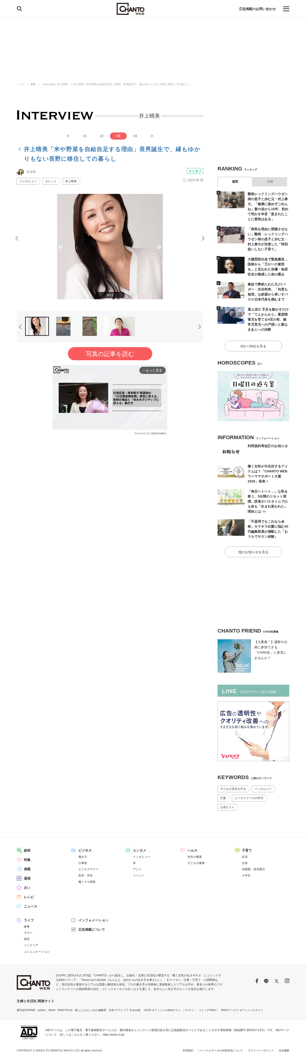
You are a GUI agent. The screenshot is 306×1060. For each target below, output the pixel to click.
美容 (27, 939)
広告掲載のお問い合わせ (257, 9)
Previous (17, 238)
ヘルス (192, 850)
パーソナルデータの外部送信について (220, 1050)
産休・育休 (85, 875)
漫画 (27, 878)
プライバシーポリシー (261, 1050)
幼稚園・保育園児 (253, 869)
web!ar (42, 1010)
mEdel (51, 1010)
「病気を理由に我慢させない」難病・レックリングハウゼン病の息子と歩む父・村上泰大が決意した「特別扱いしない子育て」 (268, 239)
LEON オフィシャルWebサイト (162, 1010)
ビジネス (85, 850)
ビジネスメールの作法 (249, 798)
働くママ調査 (87, 882)
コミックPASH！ (209, 1010)
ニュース (30, 906)
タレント (51, 181)
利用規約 (188, 1050)
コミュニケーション (37, 951)
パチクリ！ (189, 1010)
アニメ (137, 869)
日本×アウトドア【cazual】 (125, 1010)
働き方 (82, 856)
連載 (33, 84)
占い (27, 888)
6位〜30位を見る (253, 346)
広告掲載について (91, 929)
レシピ (29, 897)
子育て (247, 850)
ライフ (29, 920)
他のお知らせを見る (253, 552)
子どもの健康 (196, 863)
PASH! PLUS (65, 1010)
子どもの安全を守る (233, 789)
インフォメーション (93, 920)
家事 (27, 926)
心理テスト (227, 807)
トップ (21, 84)
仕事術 (82, 863)
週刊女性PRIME (26, 1010)
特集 (27, 860)
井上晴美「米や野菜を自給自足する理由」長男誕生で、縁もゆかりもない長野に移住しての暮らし (131, 84)
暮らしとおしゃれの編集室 (90, 1010)
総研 (27, 850)
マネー (28, 932)
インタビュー (28, 181)
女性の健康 (194, 856)
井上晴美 (71, 181)
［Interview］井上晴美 (54, 84)
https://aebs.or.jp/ (114, 1034)
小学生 (246, 875)
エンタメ (195, 171)
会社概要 (284, 1050)
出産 (245, 863)
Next (203, 238)
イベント (138, 875)
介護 (223, 798)
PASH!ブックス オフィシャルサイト (242, 1010)
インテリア (31, 945)
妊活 (245, 856)
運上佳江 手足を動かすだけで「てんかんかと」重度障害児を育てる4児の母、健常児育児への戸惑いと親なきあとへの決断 (268, 319)
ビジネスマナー (88, 869)
